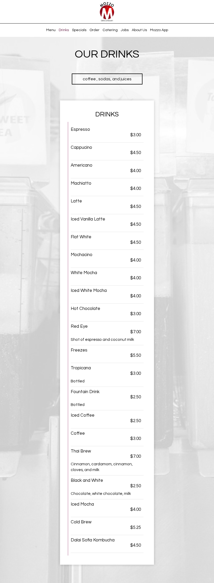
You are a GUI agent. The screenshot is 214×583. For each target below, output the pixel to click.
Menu (51, 30)
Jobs (125, 30)
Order (94, 30)
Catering (110, 30)
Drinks (64, 30)
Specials (79, 30)
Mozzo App (159, 30)
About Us (139, 30)
